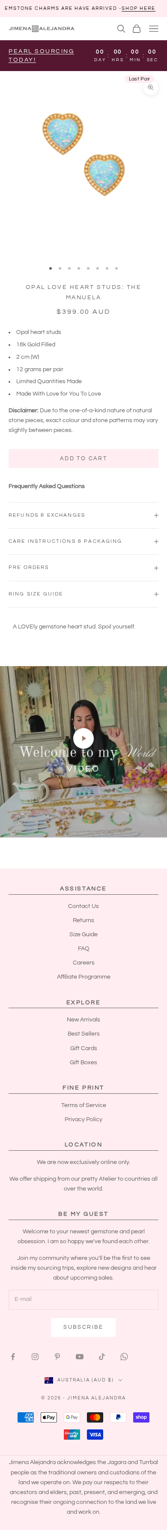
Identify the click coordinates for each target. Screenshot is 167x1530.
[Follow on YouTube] (79, 1356)
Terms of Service (83, 1105)
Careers (84, 963)
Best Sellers (84, 1034)
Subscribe (83, 1327)
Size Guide (83, 935)
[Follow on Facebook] (13, 1356)
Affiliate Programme (83, 977)
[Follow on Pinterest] (57, 1356)
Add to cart (83, 458)
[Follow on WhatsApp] (124, 1356)
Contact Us (83, 906)
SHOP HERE (105, 8)
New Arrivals (83, 1020)
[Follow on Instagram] (35, 1356)
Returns (83, 920)
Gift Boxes (83, 1063)
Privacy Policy (83, 1119)
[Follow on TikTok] (102, 1356)
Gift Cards (83, 1048)
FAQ (83, 949)
